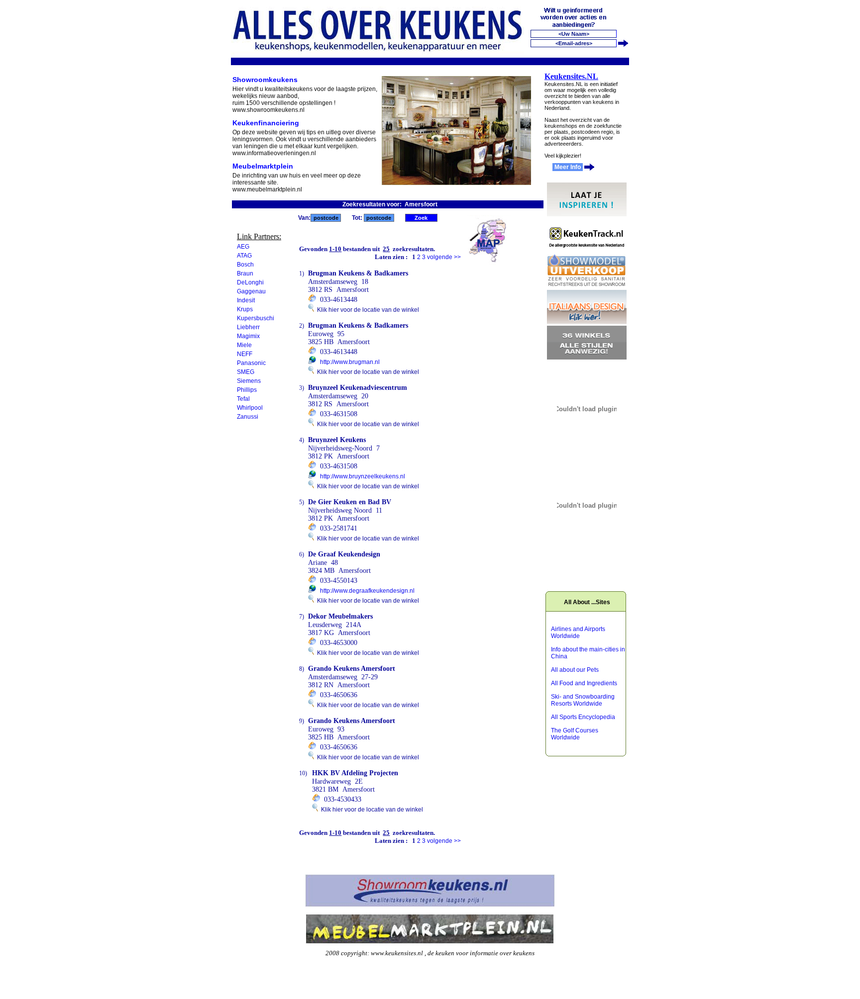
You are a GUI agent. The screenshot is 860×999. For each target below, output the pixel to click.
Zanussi (247, 416)
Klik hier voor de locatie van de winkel (366, 309)
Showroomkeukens (265, 80)
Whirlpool (250, 407)
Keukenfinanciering (265, 123)
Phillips (247, 389)
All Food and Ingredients (584, 683)
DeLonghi (250, 282)
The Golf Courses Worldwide (574, 734)
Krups (245, 309)
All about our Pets (575, 669)
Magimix (248, 336)
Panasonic (251, 363)
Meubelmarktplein (262, 166)
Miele (244, 345)
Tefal (243, 398)
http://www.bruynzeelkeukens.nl (362, 476)
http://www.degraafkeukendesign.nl (367, 590)
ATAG (244, 255)
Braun (245, 273)
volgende (439, 257)
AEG (243, 246)
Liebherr (248, 327)
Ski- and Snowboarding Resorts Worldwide (583, 700)
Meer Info (567, 167)
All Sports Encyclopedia (583, 717)
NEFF (244, 354)
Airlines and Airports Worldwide (578, 632)
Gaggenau (251, 291)
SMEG (245, 371)
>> (457, 257)
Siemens (249, 380)
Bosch (245, 264)
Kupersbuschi (255, 318)
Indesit (246, 300)
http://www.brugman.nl (350, 362)
